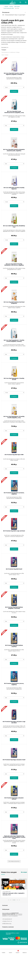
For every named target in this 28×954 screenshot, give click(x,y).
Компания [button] (5, 905)
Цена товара (4, 55)
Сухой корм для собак (9, 8)
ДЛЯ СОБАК (17, 6)
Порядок (3, 49)
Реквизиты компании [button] (8, 927)
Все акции (24, 872)
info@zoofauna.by (6, 923)
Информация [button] (5, 909)
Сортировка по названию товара (10, 52)
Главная (6, 6)
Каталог (11, 6)
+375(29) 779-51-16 (7, 921)
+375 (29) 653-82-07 (7, 919)
